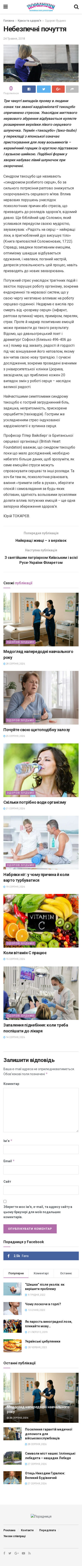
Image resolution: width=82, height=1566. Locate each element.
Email (9, 1161)
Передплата (47, 1530)
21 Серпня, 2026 (15, 808)
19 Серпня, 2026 (15, 887)
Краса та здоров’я (29, 20)
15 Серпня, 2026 (15, 959)
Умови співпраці (14, 1536)
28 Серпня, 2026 (15, 664)
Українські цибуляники (42, 1341)
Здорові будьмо (55, 20)
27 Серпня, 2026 (36, 1464)
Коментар (11, 1084)
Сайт (7, 1181)
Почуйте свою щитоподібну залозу (36, 729)
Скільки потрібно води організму (34, 802)
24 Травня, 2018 (14, 38)
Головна (8, 20)
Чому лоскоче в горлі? (43, 1304)
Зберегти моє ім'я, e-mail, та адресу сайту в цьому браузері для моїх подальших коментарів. (37, 1212)
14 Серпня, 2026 (15, 1037)
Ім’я (8, 1141)
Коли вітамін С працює (24, 952)
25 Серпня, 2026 (15, 736)
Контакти (27, 1530)
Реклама (9, 1530)
